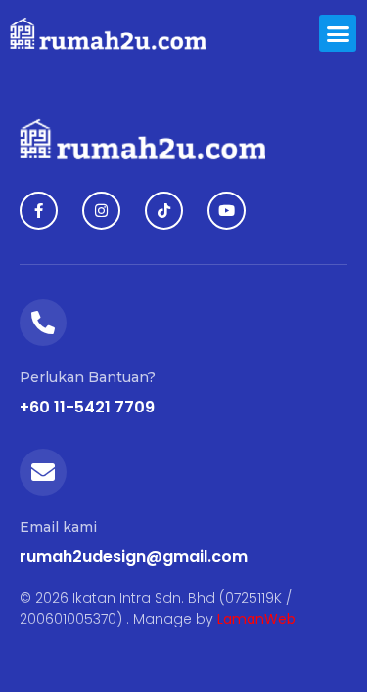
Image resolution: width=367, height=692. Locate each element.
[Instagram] (101, 211)
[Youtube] (226, 211)
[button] (337, 33)
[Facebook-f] (39, 211)
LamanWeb (256, 618)
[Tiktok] (164, 211)
